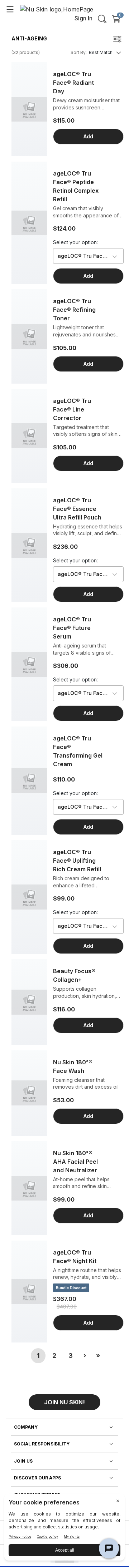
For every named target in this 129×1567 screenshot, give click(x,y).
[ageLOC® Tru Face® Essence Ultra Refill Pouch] (29, 545)
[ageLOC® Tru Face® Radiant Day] (29, 109)
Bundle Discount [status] (71, 1288)
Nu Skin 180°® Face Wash (72, 1066)
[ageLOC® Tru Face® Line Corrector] (29, 436)
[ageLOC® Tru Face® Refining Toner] (29, 336)
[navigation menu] (10, 9)
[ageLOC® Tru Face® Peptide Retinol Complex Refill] (29, 223)
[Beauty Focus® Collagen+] (29, 1002)
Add (88, 136)
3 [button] (70, 1355)
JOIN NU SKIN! (64, 1402)
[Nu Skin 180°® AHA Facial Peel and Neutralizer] (29, 1188)
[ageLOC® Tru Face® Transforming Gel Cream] (29, 780)
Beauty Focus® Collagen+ (74, 975)
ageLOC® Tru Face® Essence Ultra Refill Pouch (77, 509)
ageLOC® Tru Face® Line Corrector (72, 409)
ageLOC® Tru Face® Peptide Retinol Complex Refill (76, 186)
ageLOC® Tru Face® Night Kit (74, 1257)
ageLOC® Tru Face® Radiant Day (73, 82)
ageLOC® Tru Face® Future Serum (72, 628)
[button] (84, 1355)
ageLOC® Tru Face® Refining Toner (74, 309)
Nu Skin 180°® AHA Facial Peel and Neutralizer (75, 1161)
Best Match (101, 52)
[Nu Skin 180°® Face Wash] (29, 1093)
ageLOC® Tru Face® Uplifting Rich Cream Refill (77, 860)
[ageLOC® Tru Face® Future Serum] (29, 664)
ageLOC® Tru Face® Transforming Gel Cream (77, 751)
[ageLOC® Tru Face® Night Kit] (29, 1291)
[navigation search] (102, 19)
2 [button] (54, 1355)
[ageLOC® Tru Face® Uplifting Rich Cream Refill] (29, 897)
